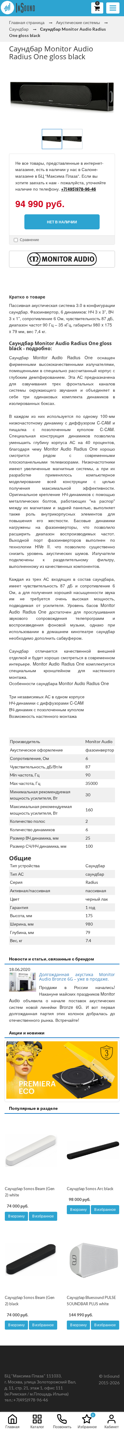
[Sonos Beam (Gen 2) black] (31, 1259)
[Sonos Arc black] (93, 1150)
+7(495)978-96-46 (78, 189)
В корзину (16, 1216)
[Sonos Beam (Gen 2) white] (31, 1150)
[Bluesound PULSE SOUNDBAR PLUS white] (93, 1259)
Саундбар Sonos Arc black (90, 1188)
